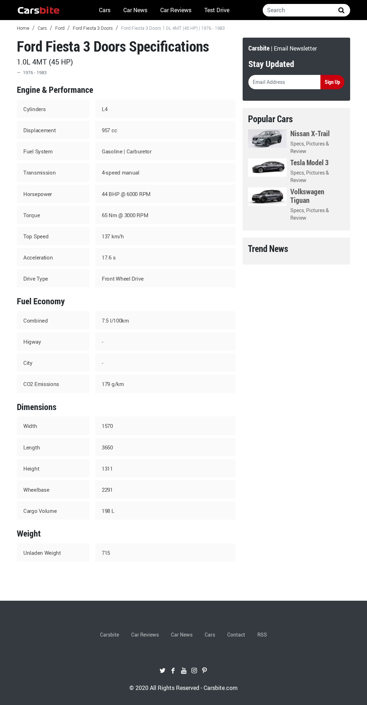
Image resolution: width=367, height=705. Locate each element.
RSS (262, 634)
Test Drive (216, 10)
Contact (236, 634)
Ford (60, 28)
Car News (135, 10)
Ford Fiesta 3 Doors (93, 28)
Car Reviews (175, 10)
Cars (104, 10)
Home (23, 28)
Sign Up (332, 81)
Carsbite (109, 634)
